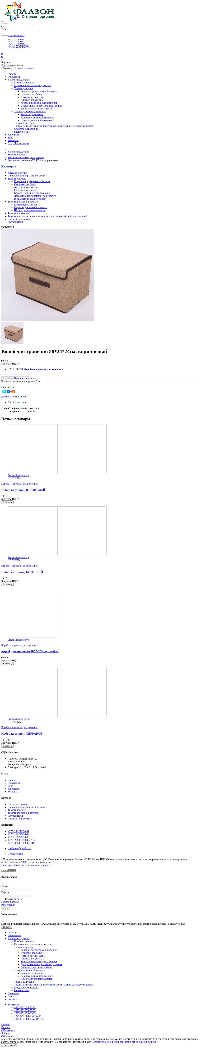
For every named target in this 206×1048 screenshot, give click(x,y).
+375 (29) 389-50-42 (16, 36)
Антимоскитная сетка (33, 97)
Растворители (21, 131)
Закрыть (7, 927)
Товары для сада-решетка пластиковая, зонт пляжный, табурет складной (54, 126)
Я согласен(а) (9, 1045)
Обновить (7, 68)
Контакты (13, 140)
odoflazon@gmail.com (19, 848)
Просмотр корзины (24, 378)
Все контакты (15, 853)
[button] (2, 56)
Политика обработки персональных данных (25, 865)
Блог (10, 137)
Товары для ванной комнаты (30, 111)
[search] (33, 24)
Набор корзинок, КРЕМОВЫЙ (23, 490)
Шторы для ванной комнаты (36, 120)
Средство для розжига (26, 128)
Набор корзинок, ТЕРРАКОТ (22, 733)
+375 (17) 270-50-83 (16, 43)
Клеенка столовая (24, 82)
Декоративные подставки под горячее (41, 105)
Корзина (6, 1036)
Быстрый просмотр (18, 475)
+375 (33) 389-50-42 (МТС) (19, 47)
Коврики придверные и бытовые (39, 91)
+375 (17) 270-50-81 (16, 39)
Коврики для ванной (32, 114)
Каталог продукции (18, 79)
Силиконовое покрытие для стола (32, 85)
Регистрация (8, 904)
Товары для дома (23, 88)
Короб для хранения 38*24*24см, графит (30, 651)
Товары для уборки (24, 123)
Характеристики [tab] (17, 402)
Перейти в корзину (24, 68)
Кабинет (6, 1033)
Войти (5, 908)
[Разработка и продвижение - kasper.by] (8, 870)
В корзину (7, 378)
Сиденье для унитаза (32, 100)
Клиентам (13, 134)
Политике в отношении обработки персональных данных (124, 1041)
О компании (14, 76)
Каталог (5, 1027)
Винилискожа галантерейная (36, 108)
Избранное (8, 1030)
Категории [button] (8, 166)
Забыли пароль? (10, 901)
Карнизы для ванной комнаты (37, 117)
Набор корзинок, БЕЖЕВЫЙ (22, 572)
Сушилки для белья (31, 94)
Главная (12, 73)
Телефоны (13, 1004)
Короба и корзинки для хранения (39, 102)
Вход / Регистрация (18, 143)
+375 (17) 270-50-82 (16, 41)
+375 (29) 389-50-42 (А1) (18, 45)
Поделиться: (8, 387)
